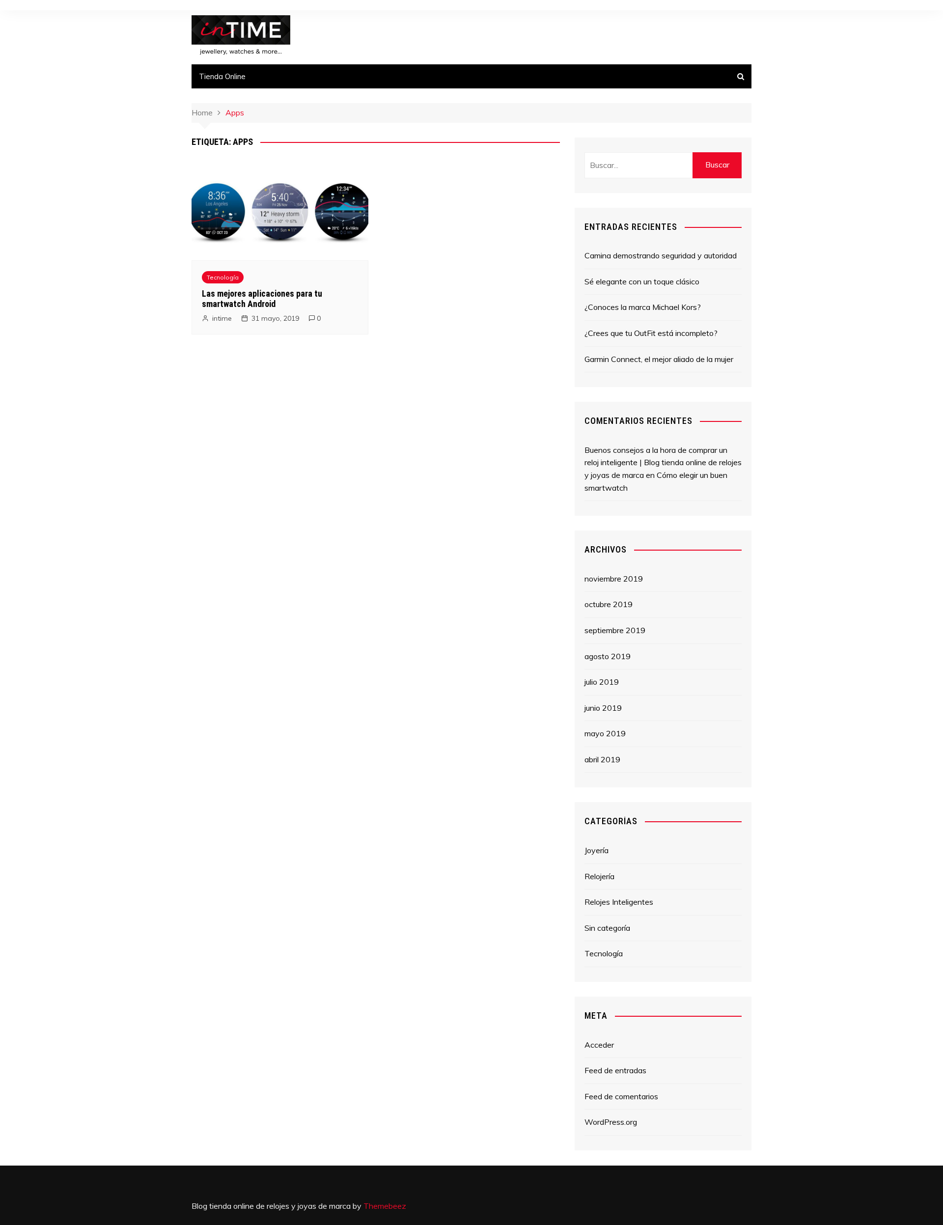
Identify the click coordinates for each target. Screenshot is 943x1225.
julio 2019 (601, 682)
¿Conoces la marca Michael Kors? (642, 307)
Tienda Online (222, 76)
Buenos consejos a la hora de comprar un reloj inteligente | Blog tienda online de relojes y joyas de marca (663, 462)
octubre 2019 (608, 604)
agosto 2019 (607, 656)
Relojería (599, 876)
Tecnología (223, 277)
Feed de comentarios (621, 1096)
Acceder (599, 1045)
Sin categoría (607, 928)
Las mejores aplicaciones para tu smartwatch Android (262, 298)
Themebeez (384, 1206)
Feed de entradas (615, 1070)
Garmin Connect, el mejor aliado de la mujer (658, 359)
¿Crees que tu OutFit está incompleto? (651, 333)
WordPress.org (610, 1122)
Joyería (596, 850)
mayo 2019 (605, 733)
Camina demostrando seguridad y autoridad (660, 255)
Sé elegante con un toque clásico (641, 281)
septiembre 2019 (614, 630)
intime (222, 318)
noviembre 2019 (613, 579)
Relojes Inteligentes (618, 902)
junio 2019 (603, 708)
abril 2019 (602, 759)
